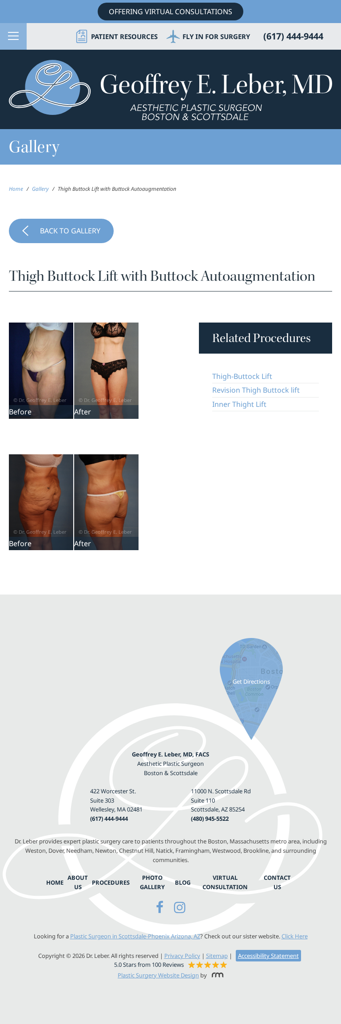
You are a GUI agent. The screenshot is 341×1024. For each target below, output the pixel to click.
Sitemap (217, 956)
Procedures (111, 882)
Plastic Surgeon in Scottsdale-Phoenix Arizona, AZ (135, 936)
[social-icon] (159, 907)
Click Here (295, 936)
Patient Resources (124, 36)
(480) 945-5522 (210, 819)
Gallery (40, 189)
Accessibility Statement (268, 956)
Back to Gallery (70, 231)
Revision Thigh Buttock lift (256, 390)
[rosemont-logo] (215, 975)
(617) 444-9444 (109, 819)
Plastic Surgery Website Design (158, 975)
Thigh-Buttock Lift (242, 376)
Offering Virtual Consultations (170, 11)
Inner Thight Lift (239, 404)
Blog (182, 882)
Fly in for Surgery (216, 36)
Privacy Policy (182, 956)
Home (16, 189)
